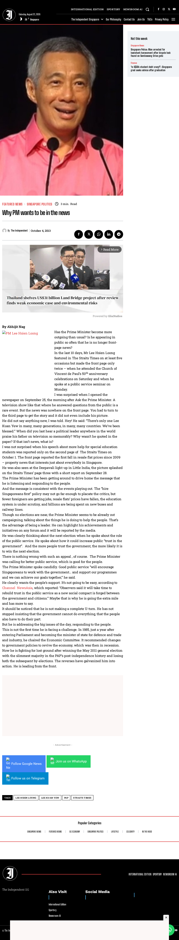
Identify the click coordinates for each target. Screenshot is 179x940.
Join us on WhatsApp (71, 761)
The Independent (19, 230)
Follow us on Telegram (28, 778)
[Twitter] (169, 9)
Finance (134, 63)
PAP (66, 797)
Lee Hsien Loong (25, 797)
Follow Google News (26, 764)
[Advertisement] (62, 705)
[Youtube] (174, 9)
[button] (147, 9)
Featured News (12, 204)
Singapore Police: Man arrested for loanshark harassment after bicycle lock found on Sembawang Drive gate (150, 52)
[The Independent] (5, 230)
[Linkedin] (108, 234)
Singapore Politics (39, 204)
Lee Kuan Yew (50, 797)
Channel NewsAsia (17, 588)
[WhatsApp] (98, 234)
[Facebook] (158, 9)
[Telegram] (118, 234)
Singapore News (137, 45)
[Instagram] (163, 9)
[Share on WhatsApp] (169, 930)
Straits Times (82, 797)
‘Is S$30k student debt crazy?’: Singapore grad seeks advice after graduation (151, 68)
